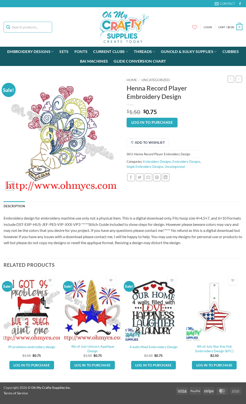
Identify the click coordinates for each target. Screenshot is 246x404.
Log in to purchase (152, 122)
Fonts (81, 51)
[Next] (242, 327)
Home (132, 80)
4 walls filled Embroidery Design (153, 347)
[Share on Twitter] (140, 177)
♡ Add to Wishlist (148, 142)
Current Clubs (109, 51)
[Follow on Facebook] (240, 4)
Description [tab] (14, 206)
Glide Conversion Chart (140, 61)
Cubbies (230, 51)
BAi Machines (94, 61)
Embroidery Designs (28, 51)
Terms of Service (16, 393)
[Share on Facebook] (131, 177)
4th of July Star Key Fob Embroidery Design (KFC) (214, 348)
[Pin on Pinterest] (157, 177)
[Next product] (231, 79)
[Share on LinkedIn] (166, 177)
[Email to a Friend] (148, 177)
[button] (230, 27)
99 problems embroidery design (31, 347)
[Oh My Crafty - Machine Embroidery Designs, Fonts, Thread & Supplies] (123, 27)
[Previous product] (238, 79)
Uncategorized (155, 80)
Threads (143, 51)
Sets (63, 51)
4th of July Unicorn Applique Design (92, 348)
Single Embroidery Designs (145, 167)
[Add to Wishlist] (50, 280)
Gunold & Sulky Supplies (187, 51)
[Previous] (3, 327)
